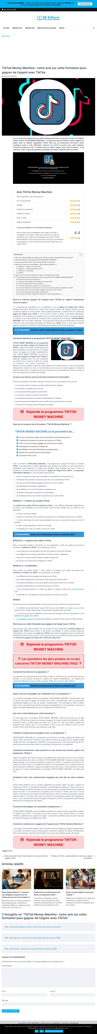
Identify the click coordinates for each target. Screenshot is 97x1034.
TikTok (70, 608)
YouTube (79, 370)
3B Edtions (35, 1023)
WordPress (75, 1023)
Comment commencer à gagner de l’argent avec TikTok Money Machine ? (40, 294)
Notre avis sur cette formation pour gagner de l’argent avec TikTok (37, 275)
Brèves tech (17, 28)
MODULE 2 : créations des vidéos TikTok (30, 268)
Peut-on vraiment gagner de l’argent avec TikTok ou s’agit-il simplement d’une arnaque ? (44, 257)
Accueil (6, 28)
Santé (61, 28)
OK (37, 1031)
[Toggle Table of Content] (80, 254)
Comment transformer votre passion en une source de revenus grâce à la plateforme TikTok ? (46, 287)
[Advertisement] (48, 51)
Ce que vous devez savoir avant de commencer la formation (35, 262)
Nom (4, 991)
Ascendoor (56, 1023)
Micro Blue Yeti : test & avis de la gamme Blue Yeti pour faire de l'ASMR (34, 938)
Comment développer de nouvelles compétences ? (33, 292)
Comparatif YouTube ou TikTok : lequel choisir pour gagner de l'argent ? (35, 927)
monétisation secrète (25, 619)
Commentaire (7, 966)
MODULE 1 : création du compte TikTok (29, 266)
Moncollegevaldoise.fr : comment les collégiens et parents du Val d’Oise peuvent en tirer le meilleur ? (16, 894)
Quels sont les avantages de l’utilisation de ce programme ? (36, 281)
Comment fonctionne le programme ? (29, 279)
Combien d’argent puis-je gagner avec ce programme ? (35, 285)
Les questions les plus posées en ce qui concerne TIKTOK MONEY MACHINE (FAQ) (44, 277)
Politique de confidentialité (54, 1031)
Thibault (5, 76)
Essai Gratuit (85, 4)
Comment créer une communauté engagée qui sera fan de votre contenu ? (41, 290)
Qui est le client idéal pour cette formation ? (31, 283)
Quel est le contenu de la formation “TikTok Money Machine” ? (36, 264)
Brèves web (29, 28)
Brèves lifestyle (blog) (46, 28)
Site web (5, 1000)
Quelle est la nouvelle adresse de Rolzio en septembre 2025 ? (47, 893)
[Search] (93, 28)
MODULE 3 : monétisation (26, 270)
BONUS (21, 273)
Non (41, 1031)
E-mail (53, 991)
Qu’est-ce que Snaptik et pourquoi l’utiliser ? (79, 893)
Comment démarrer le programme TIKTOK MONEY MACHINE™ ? (37, 260)
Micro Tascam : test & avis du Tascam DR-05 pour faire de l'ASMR (33, 949)
